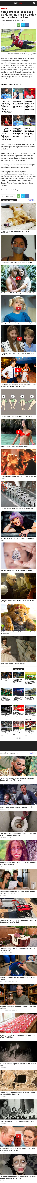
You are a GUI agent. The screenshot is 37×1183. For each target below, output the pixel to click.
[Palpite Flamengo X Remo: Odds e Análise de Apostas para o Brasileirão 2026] (18, 725)
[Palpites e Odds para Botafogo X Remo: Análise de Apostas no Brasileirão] (6, 709)
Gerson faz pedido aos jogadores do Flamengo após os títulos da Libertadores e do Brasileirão (7, 107)
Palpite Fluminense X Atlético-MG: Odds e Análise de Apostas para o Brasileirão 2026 (6, 733)
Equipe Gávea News (8, 20)
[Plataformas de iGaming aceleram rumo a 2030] (6, 675)
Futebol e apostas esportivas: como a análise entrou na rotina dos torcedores (30, 684)
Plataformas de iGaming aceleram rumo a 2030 (6, 680)
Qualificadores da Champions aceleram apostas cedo (17, 681)
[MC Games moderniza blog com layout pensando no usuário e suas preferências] (18, 708)
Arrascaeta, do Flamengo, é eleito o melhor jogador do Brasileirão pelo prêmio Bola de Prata (6, 134)
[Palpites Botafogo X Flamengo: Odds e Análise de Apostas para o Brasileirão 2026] (30, 725)
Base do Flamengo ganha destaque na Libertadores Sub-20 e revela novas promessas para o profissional (30, 716)
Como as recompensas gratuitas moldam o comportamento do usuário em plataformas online (6, 700)
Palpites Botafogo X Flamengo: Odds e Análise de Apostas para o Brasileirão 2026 (30, 733)
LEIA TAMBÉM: (18, 669)
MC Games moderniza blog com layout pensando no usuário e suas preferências (18, 715)
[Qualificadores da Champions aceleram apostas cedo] (18, 675)
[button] (34, 3)
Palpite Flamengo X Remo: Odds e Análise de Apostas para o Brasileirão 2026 (18, 732)
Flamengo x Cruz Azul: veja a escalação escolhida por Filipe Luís (18, 105)
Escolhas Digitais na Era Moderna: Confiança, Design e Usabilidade (18, 699)
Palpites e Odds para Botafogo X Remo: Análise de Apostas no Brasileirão (6, 715)
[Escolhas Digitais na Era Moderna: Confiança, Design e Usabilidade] (18, 692)
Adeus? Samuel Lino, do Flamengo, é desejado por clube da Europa (29, 132)
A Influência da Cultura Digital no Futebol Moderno (29, 698)
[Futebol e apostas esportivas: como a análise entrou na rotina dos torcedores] (30, 676)
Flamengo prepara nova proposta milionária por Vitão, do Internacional (29, 105)
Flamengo (4, 8)
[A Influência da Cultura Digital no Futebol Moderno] (30, 692)
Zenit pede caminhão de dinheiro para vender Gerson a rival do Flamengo (18, 132)
